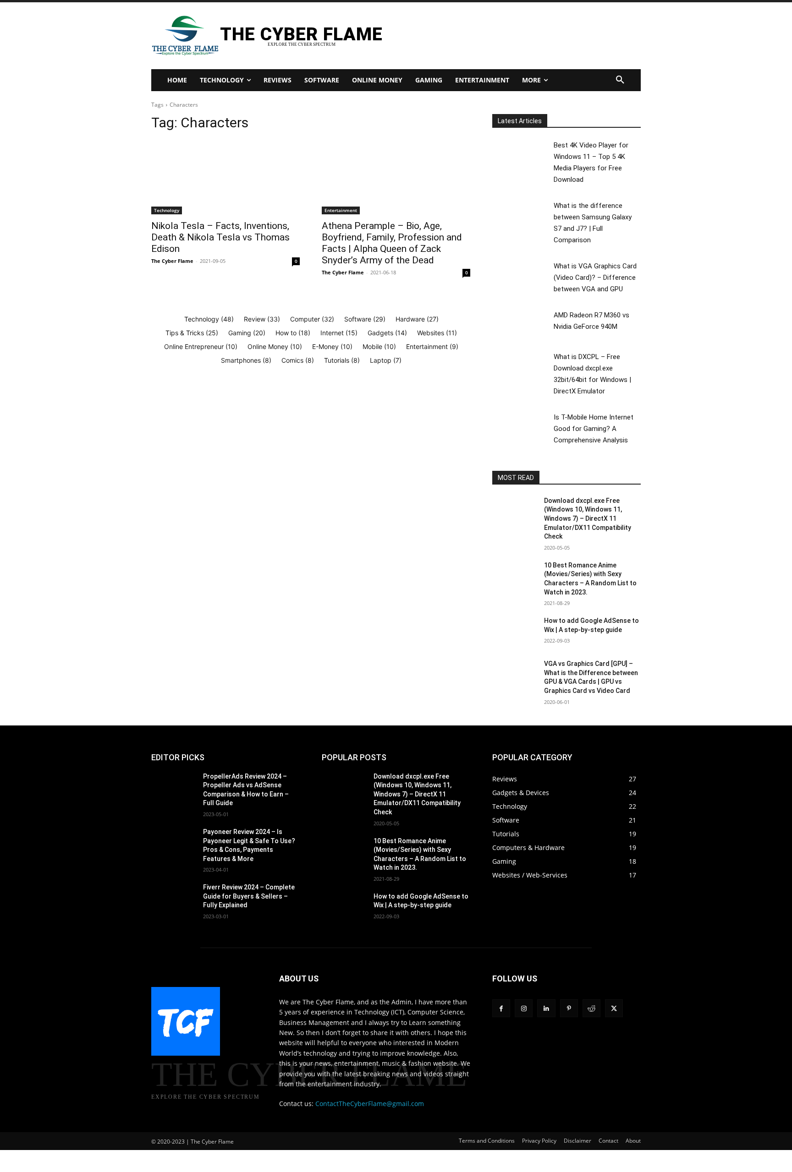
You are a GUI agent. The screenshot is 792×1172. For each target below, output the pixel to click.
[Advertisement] (503, 35)
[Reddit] (591, 1008)
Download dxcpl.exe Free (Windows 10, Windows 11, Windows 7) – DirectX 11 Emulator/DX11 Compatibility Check (587, 518)
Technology (166, 210)
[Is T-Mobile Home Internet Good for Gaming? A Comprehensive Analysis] (522, 427)
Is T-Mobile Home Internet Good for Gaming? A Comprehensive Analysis (593, 428)
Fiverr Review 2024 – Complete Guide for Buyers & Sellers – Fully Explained (249, 896)
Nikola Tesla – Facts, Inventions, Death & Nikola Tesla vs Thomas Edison (220, 237)
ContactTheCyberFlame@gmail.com (369, 1103)
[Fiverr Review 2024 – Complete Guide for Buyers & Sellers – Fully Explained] (173, 898)
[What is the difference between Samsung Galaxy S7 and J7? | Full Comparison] (522, 215)
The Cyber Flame (172, 260)
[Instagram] (524, 1008)
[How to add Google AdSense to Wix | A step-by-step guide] (514, 632)
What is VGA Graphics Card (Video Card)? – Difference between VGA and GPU (595, 277)
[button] (620, 80)
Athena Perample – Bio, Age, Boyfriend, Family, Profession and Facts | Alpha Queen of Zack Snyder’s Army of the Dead (392, 243)
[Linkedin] (546, 1008)
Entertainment (340, 210)
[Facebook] (501, 1008)
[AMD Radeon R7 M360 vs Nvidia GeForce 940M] (522, 324)
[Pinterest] (569, 1008)
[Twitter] (614, 1008)
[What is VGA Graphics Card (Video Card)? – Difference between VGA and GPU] (522, 275)
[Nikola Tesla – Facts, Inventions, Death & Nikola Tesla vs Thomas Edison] (225, 177)
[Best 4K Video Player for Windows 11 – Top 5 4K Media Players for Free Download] (522, 154)
